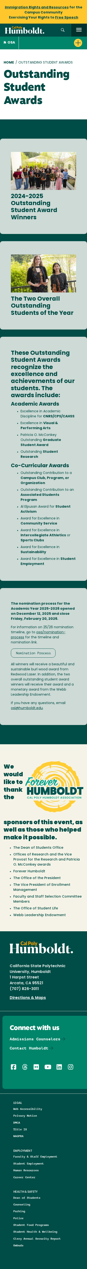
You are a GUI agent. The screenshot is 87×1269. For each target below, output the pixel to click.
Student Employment (28, 1163)
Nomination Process (33, 653)
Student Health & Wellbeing (35, 1231)
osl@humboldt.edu (27, 708)
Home (9, 63)
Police (18, 1218)
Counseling (21, 1204)
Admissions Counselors (35, 1039)
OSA (11, 43)
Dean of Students (26, 1197)
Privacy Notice (25, 1115)
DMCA (16, 1122)
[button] (63, 30)
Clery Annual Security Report (37, 1238)
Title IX (20, 1129)
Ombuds (18, 1245)
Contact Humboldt (29, 1048)
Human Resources (26, 1170)
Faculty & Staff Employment (35, 1156)
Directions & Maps (28, 998)
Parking (19, 1211)
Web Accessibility (27, 1109)
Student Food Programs (31, 1225)
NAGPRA (18, 1136)
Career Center (24, 1177)
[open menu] (79, 30)
